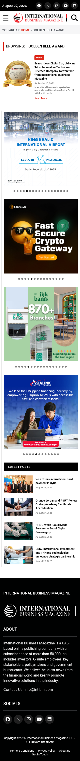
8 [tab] (36, 191)
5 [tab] (27, 191)
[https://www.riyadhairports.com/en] (41, 149)
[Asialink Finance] (41, 412)
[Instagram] (56, 5)
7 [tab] (33, 191)
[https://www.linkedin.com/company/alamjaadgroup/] (41, 324)
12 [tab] (49, 191)
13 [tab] (52, 191)
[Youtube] (65, 5)
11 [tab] (45, 191)
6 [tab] (30, 191)
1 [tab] (14, 191)
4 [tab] (24, 191)
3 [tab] (21, 191)
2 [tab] (17, 191)
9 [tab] (39, 191)
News (39, 57)
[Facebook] (39, 5)
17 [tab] (64, 191)
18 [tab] (67, 191)
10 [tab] (42, 191)
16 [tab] (61, 191)
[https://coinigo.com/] (41, 236)
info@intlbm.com (38, 689)
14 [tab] (55, 191)
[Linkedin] (74, 5)
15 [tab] (58, 191)
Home (25, 30)
